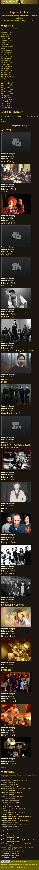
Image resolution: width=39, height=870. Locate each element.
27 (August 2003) (6, 84)
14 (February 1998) (7, 58)
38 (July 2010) (5, 106)
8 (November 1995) (7, 46)
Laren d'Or (7, 285)
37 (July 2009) (5, 104)
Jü (2, 510)
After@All (6, 129)
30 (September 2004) (7, 90)
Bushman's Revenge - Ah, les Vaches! (17, 780)
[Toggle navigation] (6, 7)
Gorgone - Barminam (12, 800)
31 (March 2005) (6, 92)
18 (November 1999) (7, 66)
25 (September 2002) (7, 80)
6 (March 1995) (5, 42)
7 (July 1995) (5, 44)
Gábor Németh (9, 701)
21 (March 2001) (6, 72)
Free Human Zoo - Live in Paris (15, 812)
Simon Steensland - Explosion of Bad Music (19, 788)
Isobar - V (9, 832)
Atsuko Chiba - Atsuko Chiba (14, 796)
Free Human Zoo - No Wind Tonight (17, 820)
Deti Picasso (7, 316)
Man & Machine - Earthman (14, 792)
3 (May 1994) (5, 36)
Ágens (4, 191)
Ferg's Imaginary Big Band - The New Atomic (19, 848)
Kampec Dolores (10, 542)
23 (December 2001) (7, 76)
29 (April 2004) (5, 88)
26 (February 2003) (7, 82)
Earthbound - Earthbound (14, 836)
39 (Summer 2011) (6, 108)
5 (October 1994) (6, 40)
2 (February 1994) (6, 34)
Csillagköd (6, 254)
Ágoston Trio (8, 222)
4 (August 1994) (6, 38)
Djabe (4, 381)
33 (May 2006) (5, 96)
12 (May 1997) (5, 54)
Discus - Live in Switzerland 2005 (16, 808)
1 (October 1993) (6, 32)
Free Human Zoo (10, 828)
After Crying (7, 161)
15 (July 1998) (5, 60)
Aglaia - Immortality (12, 784)
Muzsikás (6, 669)
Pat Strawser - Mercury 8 (13, 856)
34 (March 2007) (6, 98)
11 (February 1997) (7, 52)
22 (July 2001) (5, 74)
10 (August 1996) (6, 50)
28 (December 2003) (7, 86)
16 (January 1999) (6, 62)
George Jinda (8, 479)
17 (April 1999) (5, 64)
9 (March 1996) (5, 48)
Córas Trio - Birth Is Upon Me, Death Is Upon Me (20, 840)
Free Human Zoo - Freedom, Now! (16, 824)
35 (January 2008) (6, 100)
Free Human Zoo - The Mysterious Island (18, 816)
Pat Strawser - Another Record (15, 852)
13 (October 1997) (6, 56)
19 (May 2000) (5, 68)
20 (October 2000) (6, 70)
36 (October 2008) (6, 102)
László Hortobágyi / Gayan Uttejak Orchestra (15, 446)
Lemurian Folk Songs (12, 604)
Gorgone (7, 804)
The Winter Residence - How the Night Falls (19, 844)
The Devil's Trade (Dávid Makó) (17, 350)
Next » (3, 122)
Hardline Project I (10, 413)
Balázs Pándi (8, 735)
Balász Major (8, 636)
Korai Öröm (7, 573)
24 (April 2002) (5, 78)
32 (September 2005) (7, 94)
